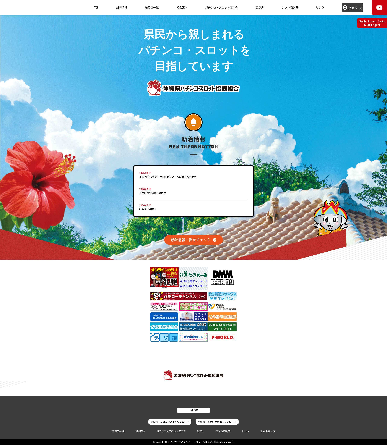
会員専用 (193, 410)
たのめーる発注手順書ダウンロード (217, 422)
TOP (96, 7)
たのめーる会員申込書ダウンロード (170, 422)
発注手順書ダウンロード (193, 286)
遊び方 (260, 7)
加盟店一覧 (152, 7)
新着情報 (121, 7)
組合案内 (182, 7)
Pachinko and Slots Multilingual (372, 23)
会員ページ (355, 8)
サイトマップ (268, 431)
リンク (320, 7)
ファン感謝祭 (290, 7)
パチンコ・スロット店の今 (221, 7)
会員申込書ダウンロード (193, 281)
